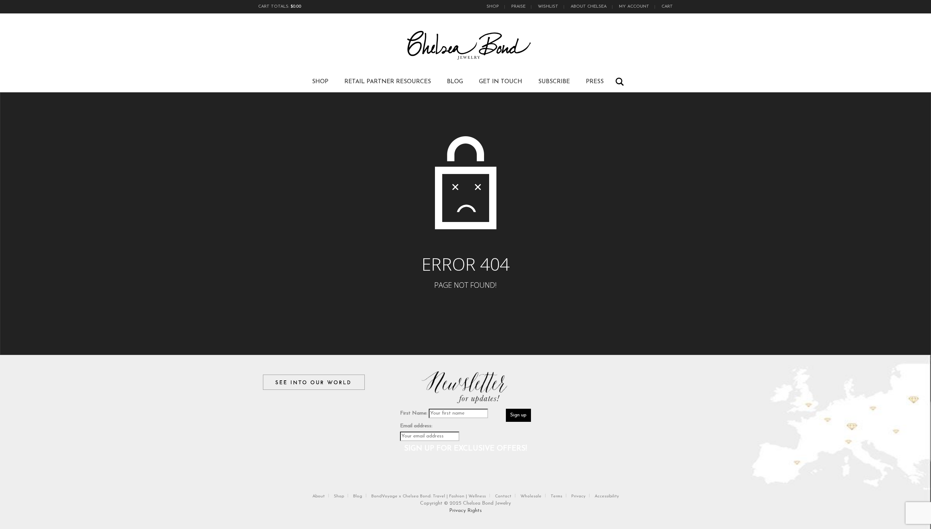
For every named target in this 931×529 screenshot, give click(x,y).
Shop (493, 6)
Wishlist (548, 6)
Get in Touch (500, 82)
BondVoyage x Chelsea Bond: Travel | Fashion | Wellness (428, 496)
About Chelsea (589, 6)
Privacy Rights (465, 510)
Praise (518, 6)
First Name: (413, 413)
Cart (667, 6)
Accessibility (607, 496)
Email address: (416, 426)
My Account (634, 6)
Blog (455, 82)
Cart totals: (279, 6)
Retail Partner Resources (387, 82)
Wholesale (531, 496)
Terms (556, 496)
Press (595, 82)
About (318, 496)
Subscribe (554, 82)
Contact (503, 496)
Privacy (578, 496)
